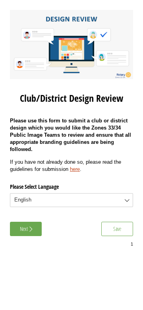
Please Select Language (34, 186)
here (75, 169)
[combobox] (71, 200)
